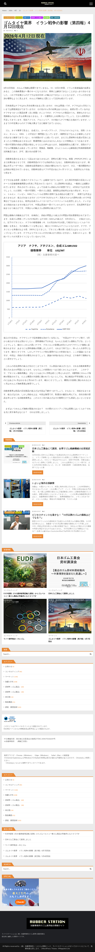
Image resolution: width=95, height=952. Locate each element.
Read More (38, 472)
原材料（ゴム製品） (13, 692)
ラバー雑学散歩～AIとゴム (14, 639)
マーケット (19, 17)
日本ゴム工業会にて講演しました (61, 593)
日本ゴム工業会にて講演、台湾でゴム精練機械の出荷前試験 (61, 450)
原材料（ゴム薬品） (36, 17)
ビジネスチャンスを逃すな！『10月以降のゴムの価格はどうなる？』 (61, 516)
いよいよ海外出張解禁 (43, 483)
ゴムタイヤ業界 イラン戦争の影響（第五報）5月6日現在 (27, 856)
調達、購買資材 (55, 17)
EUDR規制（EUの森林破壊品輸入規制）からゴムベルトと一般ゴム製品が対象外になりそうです (24, 594)
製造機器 (46, 17)
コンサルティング (9, 17)
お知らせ (8, 666)
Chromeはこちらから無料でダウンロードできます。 (26, 763)
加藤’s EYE (27, 17)
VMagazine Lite (64, 948)
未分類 (7, 697)
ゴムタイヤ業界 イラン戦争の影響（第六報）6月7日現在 (69, 640)
